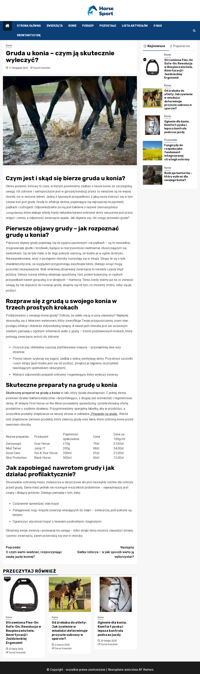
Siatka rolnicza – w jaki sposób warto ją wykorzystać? (105, 552)
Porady (88, 25)
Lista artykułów (135, 25)
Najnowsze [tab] (156, 46)
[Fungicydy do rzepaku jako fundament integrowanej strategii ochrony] (152, 150)
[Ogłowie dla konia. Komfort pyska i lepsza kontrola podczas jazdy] (116, 594)
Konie (72, 25)
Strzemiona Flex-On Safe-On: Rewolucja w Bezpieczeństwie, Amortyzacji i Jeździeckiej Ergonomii (23, 633)
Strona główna (29, 25)
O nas (158, 25)
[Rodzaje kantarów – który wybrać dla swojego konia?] (152, 175)
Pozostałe (107, 25)
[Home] (7, 26)
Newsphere (116, 669)
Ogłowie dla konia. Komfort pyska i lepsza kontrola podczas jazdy (112, 628)
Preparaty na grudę (104, 414)
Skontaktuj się (29, 35)
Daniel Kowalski (41, 68)
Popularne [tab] (181, 46)
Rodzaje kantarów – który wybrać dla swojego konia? (178, 176)
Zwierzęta (54, 25)
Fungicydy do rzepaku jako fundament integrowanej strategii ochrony (176, 152)
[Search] (194, 30)
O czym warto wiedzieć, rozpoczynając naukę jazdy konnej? (34, 552)
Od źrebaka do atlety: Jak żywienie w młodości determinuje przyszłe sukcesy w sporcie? (70, 631)
